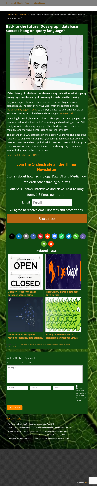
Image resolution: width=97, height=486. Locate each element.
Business (31, 344)
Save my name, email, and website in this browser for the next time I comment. (81, 394)
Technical (67, 344)
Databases (38, 344)
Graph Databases (56, 344)
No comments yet (15, 346)
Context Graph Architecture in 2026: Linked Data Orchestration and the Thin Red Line (40, 428)
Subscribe (47, 218)
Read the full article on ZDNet (23, 155)
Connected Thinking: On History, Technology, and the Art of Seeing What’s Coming (38, 438)
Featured (46, 344)
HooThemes (88, 483)
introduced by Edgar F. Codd (22, 109)
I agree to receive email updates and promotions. (47, 210)
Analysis (24, 344)
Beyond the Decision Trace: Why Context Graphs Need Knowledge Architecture (37, 431)
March (23, 15)
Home (9, 15)
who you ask (67, 113)
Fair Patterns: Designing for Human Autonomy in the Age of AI (31, 424)
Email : (27, 202)
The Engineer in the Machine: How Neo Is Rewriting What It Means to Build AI (37, 435)
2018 (15, 15)
